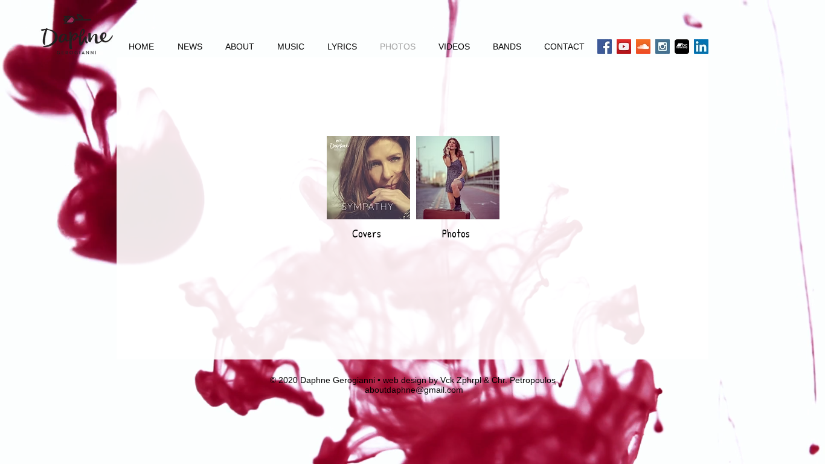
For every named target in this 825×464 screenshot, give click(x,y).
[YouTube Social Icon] (624, 46)
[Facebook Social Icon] (604, 46)
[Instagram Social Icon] (662, 46)
